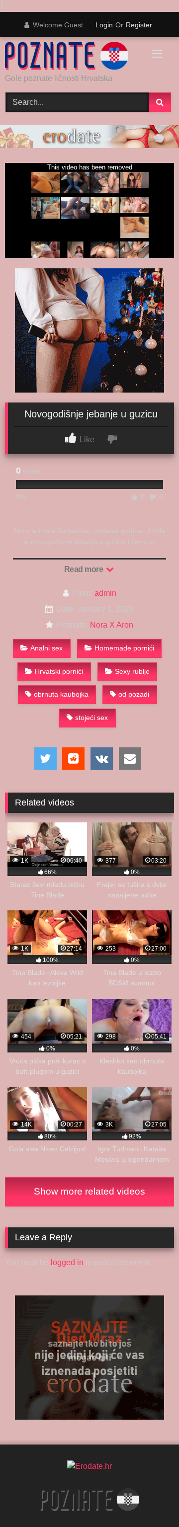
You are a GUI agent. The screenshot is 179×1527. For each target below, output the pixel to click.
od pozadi (133, 694)
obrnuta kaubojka (61, 694)
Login (104, 25)
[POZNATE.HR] (73, 56)
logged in (67, 1262)
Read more (84, 569)
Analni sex (46, 648)
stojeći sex (91, 718)
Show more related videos (89, 1191)
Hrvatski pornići (59, 671)
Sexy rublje (132, 671)
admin (105, 593)
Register (139, 25)
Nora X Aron (111, 625)
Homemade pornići (124, 648)
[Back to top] (148, 1499)
